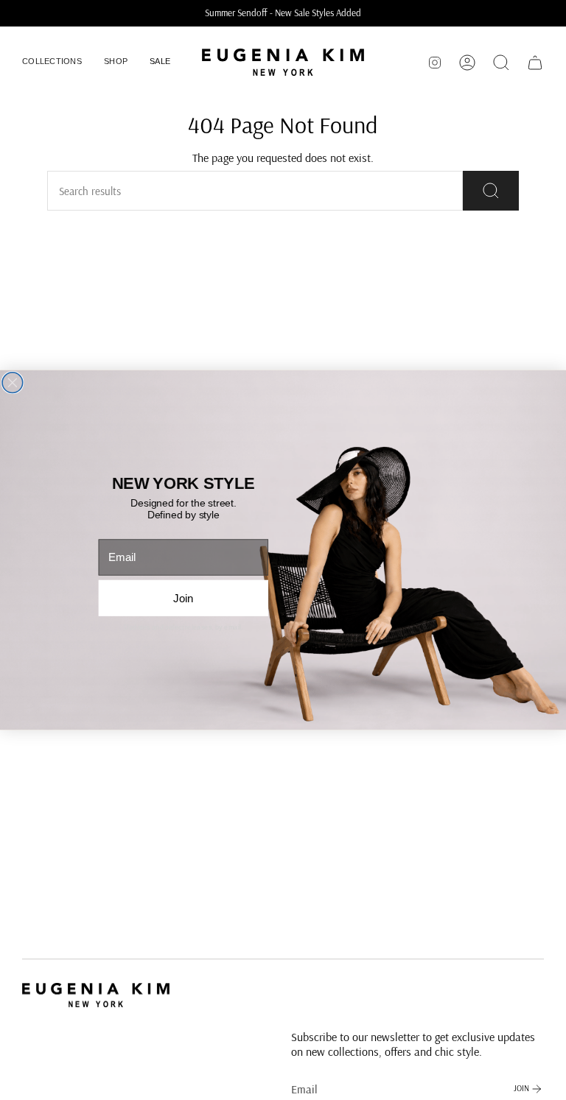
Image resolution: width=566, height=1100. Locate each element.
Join (183, 598)
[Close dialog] (12, 383)
